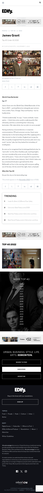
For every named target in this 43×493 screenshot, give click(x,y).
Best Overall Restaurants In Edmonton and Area (23, 220)
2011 (21, 319)
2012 (21, 317)
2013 (21, 314)
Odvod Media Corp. (27, 488)
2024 (21, 286)
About (34, 429)
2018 (21, 301)
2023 (21, 289)
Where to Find (21, 362)
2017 (21, 304)
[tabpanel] (21, 364)
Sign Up (20, 402)
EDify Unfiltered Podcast (10, 429)
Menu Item (6, 433)
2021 (21, 294)
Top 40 (13, 31)
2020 (21, 296)
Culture (23, 414)
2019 (21, 299)
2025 (21, 284)
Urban (30, 414)
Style (16, 414)
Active (4, 417)
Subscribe (21, 369)
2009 (21, 324)
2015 (21, 309)
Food (3, 414)
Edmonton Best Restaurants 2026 (19, 208)
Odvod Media (34, 490)
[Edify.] (7, 11)
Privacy (21, 490)
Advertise (21, 376)
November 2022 (24, 180)
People (4, 31)
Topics (4, 411)
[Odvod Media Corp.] (21, 482)
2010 (21, 322)
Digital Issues (6, 426)
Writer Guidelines (8, 436)
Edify (4, 423)
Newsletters (25, 429)
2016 (21, 307)
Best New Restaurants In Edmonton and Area (22, 214)
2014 (21, 312)
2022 (20, 31)
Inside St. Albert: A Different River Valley (20, 201)
